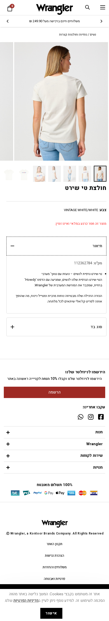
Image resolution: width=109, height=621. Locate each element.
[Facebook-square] (100, 416)
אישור (51, 613)
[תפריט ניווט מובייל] (102, 7)
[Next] (7, 21)
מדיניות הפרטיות (26, 600)
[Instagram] (90, 416)
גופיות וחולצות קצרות (73, 34)
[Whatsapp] (80, 416)
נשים (93, 34)
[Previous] (101, 21)
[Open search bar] (87, 7)
